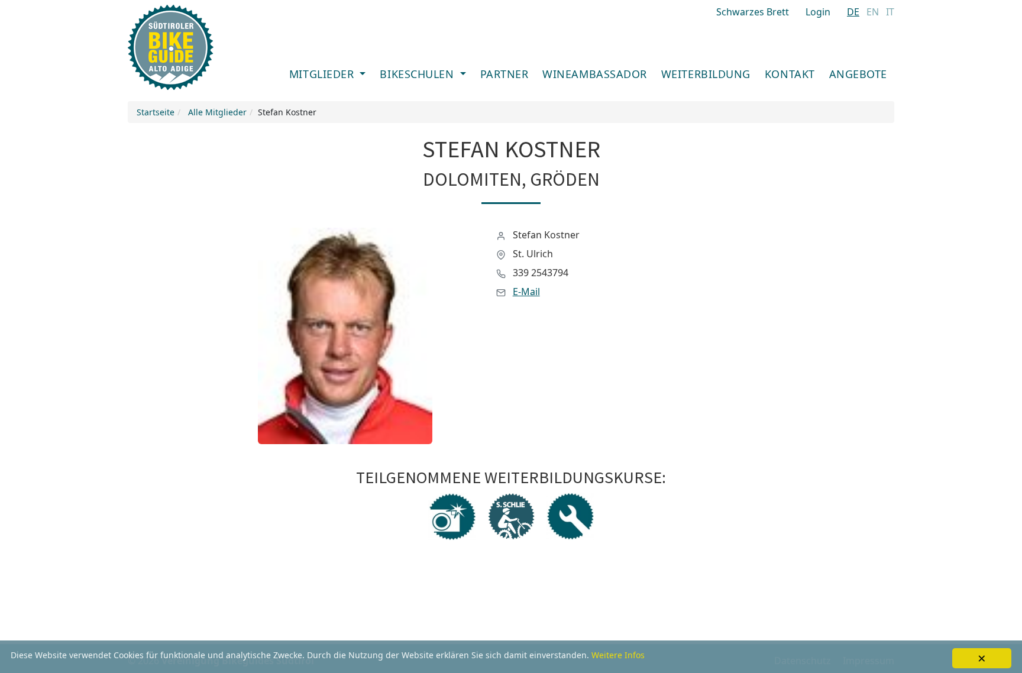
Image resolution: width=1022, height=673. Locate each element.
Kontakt (790, 74)
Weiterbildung (706, 74)
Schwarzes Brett (752, 11)
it (890, 11)
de (853, 11)
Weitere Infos (618, 655)
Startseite (155, 112)
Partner (504, 74)
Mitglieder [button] (323, 74)
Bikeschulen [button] (418, 74)
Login (818, 11)
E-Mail (526, 291)
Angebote (858, 74)
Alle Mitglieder (217, 112)
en (872, 11)
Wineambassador (594, 74)
